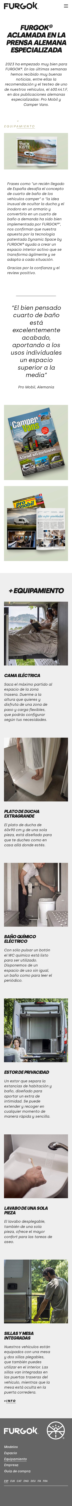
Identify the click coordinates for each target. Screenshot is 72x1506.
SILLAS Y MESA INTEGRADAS (18, 1336)
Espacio (10, 1453)
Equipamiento (15, 1459)
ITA (39, 1481)
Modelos (11, 1447)
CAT (19, 1481)
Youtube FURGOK (28, 1493)
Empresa (11, 1465)
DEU (33, 1481)
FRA (45, 1481)
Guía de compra (17, 1471)
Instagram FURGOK (18, 1493)
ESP (6, 1481)
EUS (12, 1481)
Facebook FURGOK (7, 1493)
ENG (26, 1481)
